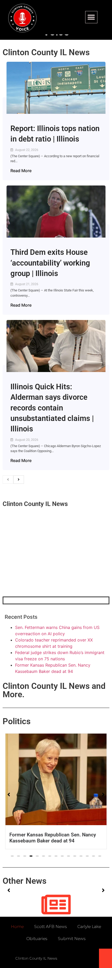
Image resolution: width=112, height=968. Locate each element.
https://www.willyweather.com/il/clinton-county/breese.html (42, 569)
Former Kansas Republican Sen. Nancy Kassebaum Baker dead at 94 (52, 838)
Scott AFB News (50, 926)
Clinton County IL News (46, 52)
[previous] (8, 479)
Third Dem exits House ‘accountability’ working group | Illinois (50, 263)
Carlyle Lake (89, 926)
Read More (21, 170)
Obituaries (36, 938)
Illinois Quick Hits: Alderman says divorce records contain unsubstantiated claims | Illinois (52, 407)
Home (17, 926)
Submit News (72, 938)
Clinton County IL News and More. (54, 690)
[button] (91, 17)
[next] (18, 479)
